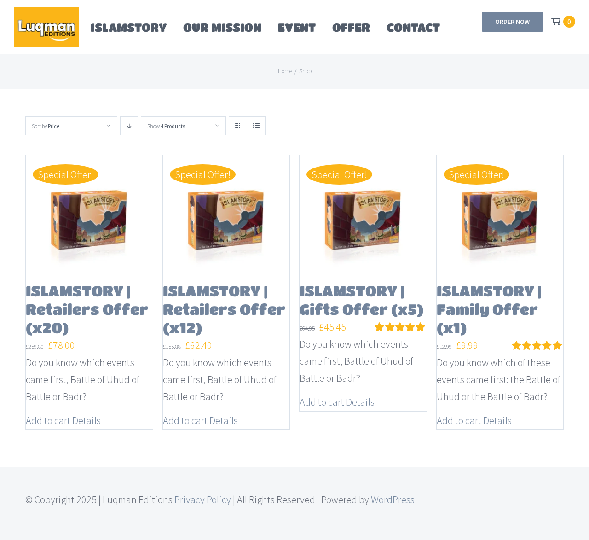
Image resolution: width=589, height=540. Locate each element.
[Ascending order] (129, 125)
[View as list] (256, 126)
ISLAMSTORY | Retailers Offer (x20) (87, 309)
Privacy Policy (202, 499)
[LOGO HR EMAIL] (46, 12)
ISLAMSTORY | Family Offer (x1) (489, 309)
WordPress (393, 499)
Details (86, 420)
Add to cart (48, 420)
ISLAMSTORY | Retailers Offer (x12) (224, 309)
